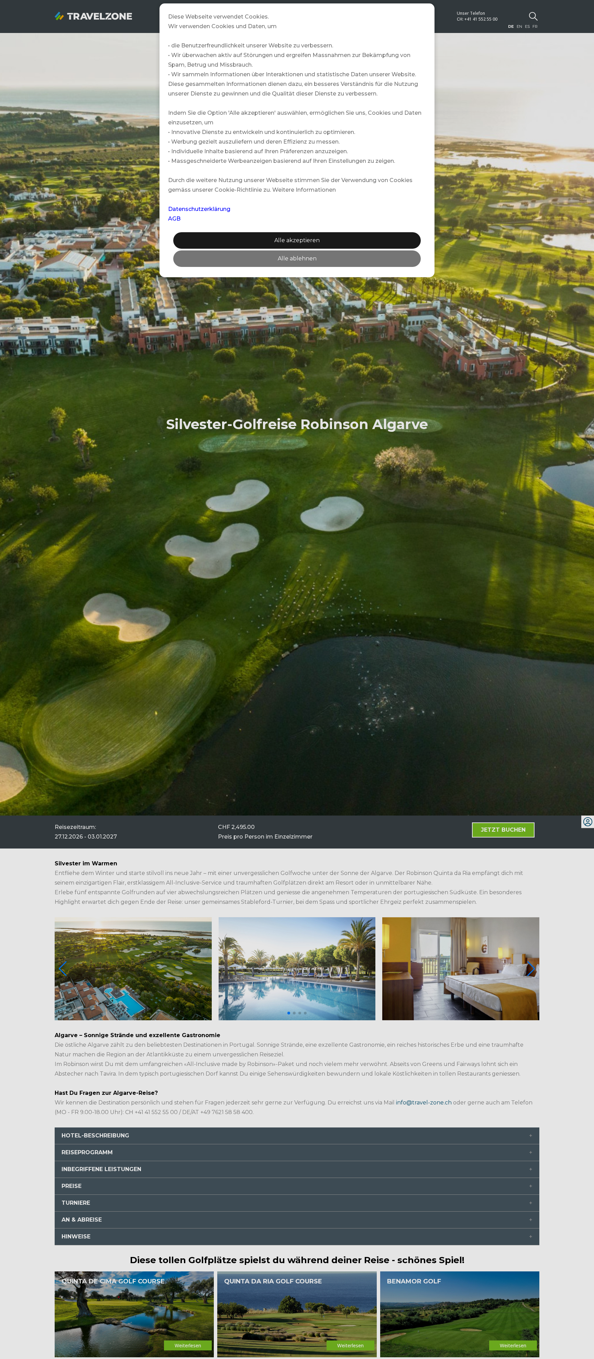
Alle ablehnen (297, 258)
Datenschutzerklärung (199, 209)
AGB (174, 218)
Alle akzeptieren (297, 240)
